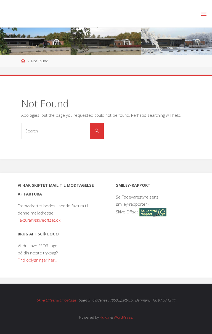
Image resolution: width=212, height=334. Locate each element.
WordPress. (123, 317)
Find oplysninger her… (37, 260)
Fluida (104, 317)
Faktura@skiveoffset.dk (39, 220)
